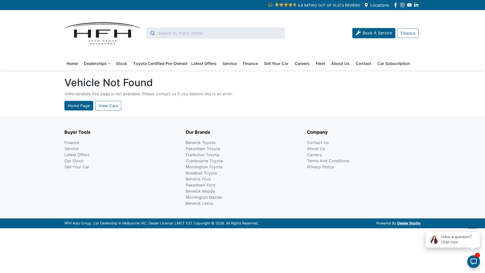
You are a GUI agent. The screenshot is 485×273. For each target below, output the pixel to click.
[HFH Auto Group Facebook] (396, 5)
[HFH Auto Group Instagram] (403, 5)
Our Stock (74, 160)
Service (230, 63)
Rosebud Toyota (201, 172)
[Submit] (152, 33)
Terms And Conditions (328, 160)
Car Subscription (393, 63)
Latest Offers (203, 63)
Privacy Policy (320, 166)
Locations (379, 5)
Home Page (79, 105)
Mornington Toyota (204, 166)
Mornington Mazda (204, 197)
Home (72, 63)
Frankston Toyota (202, 154)
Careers (302, 63)
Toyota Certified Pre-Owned (160, 63)
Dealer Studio (409, 223)
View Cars (108, 105)
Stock (121, 63)
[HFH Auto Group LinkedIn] (417, 5)
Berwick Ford (198, 178)
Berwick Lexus (199, 203)
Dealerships (95, 63)
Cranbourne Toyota (204, 160)
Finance (250, 63)
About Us (340, 63)
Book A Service (377, 32)
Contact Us (318, 142)
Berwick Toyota (200, 142)
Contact (363, 63)
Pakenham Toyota (203, 148)
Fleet (320, 63)
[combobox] (215, 33)
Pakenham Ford (200, 185)
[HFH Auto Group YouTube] (410, 5)
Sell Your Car (276, 63)
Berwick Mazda (200, 191)
